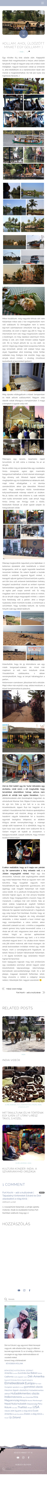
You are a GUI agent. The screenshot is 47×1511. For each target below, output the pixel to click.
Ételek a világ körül (33, 1414)
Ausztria (15, 1373)
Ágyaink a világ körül (23, 1411)
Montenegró (37, 1401)
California (8, 1376)
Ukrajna (29, 1407)
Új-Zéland (15, 1417)
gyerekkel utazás (33, 1386)
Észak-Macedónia (18, 1414)
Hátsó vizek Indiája (14, 989)
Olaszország (32, 1404)
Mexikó (30, 1400)
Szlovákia (14, 1407)
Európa (30, 1383)
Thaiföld (22, 1407)
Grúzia (21, 1387)
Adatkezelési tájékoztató (33, 1444)
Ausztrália (22, 1373)
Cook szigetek (18, 1377)
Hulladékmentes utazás (27, 1105)
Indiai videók (11, 1060)
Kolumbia (29, 1397)
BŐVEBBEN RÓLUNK (14, 1364)
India (22, 52)
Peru (40, 1404)
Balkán (34, 1373)
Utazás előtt (23, 1107)
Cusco (25, 1377)
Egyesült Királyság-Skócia (13, 1380)
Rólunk (8, 1407)
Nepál (7, 1403)
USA (36, 1407)
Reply (42, 1192)
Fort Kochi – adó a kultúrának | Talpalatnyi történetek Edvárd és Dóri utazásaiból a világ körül (21, 1195)
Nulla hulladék (18, 1403)
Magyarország (11, 1400)
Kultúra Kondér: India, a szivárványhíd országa (19, 1170)
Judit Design (23, 1447)
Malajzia (23, 1400)
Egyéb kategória (27, 1380)
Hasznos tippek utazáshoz (16, 1390)
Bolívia (40, 1373)
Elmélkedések (10, 1105)
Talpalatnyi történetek (12, 1444)
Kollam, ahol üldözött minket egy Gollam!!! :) (23, 45)
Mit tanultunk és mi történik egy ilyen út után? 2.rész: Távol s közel (23, 1115)
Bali (28, 1373)
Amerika (8, 1373)
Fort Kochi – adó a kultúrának (28, 992)
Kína (35, 1397)
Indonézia (16, 1396)
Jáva (23, 1397)
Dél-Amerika (36, 1376)
